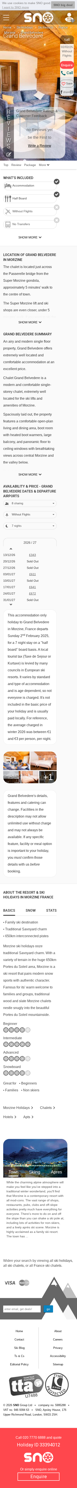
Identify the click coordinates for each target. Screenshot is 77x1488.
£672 (32, 593)
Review (16, 165)
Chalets (46, 1108)
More (43, 165)
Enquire (38, 1476)
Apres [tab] (56, 1172)
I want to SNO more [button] (15, 7)
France (63, 27)
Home (7, 27)
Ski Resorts (45, 27)
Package (30, 165)
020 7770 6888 (34, 1437)
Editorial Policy (19, 1364)
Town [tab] (13, 1172)
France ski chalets (47, 1265)
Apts (26, 1117)
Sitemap (58, 1364)
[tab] (9, 909)
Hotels (8, 1117)
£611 (32, 574)
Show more (27, 322)
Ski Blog (19, 1347)
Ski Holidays (25, 27)
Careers (58, 1339)
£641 (32, 587)
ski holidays (63, 1260)
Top (5, 165)
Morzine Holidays (16, 1108)
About (58, 1331)
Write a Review (39, 146)
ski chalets (16, 1265)
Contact (19, 1339)
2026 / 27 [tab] (30, 542)
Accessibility (58, 1356)
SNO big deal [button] (63, 5)
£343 (32, 555)
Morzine (9, 32)
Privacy (58, 1347)
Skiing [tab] (34, 1172)
